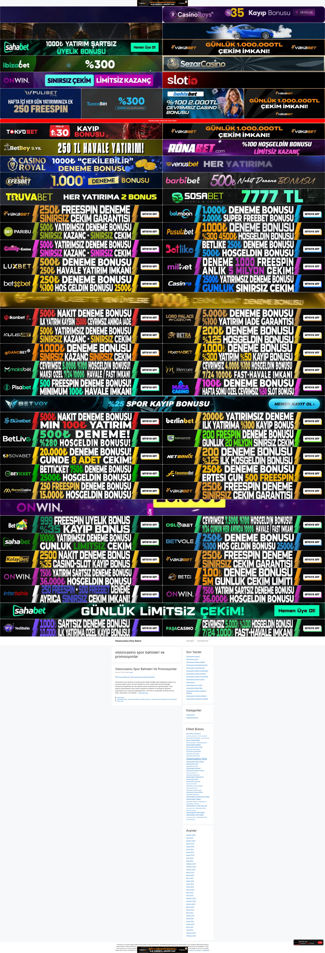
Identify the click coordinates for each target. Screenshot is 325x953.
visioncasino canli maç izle (193, 749)
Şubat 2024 (190, 881)
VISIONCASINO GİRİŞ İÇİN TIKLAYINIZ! (162, 121)
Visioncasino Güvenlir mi (195, 777)
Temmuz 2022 (191, 936)
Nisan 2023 (190, 910)
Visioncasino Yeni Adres (195, 812)
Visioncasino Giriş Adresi (128, 641)
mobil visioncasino (191, 742)
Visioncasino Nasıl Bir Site (191, 788)
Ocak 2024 (190, 884)
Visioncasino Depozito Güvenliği (197, 699)
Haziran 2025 (190, 841)
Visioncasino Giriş (202, 641)
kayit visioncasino (193, 740)
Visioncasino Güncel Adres (195, 770)
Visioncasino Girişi (192, 764)
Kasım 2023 (190, 890)
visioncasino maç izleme (191, 783)
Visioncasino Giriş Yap (192, 766)
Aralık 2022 (190, 921)
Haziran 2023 (190, 904)
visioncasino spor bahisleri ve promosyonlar (164, 699)
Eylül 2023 (189, 895)
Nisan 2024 (190, 875)
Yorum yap (120, 701)
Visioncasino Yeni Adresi (195, 815)
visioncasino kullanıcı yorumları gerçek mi (139, 699)
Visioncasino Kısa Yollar (194, 685)
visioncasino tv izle (190, 808)
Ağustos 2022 (191, 933)
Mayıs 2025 (190, 844)
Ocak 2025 (190, 849)
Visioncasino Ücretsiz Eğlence (196, 696)
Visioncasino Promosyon (192, 794)
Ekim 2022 (189, 927)
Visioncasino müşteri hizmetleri (194, 785)
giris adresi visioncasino (191, 735)
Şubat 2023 (190, 915)
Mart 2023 (189, 913)
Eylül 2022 (189, 930)
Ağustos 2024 (191, 864)
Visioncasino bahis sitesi (194, 747)
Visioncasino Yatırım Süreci (195, 679)
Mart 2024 (189, 878)
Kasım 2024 (190, 855)
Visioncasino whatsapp (191, 810)
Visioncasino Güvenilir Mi (192, 775)
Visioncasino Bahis (193, 745)
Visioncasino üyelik (202, 817)
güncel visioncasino (205, 738)
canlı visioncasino (122, 699)
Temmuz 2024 (191, 867)
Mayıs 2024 (190, 872)
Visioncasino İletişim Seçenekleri (197, 671)
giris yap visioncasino (202, 735)
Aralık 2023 (190, 887)
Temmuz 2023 (191, 901)
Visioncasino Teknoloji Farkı (195, 668)
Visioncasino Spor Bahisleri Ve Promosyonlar (146, 669)
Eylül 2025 (189, 838)
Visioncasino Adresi (193, 656)
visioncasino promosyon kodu (197, 797)
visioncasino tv (202, 801)
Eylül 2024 (189, 861)
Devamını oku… (144, 693)
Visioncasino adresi (202, 742)
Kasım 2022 (190, 924)
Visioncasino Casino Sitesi (193, 755)
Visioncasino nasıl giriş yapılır (193, 790)
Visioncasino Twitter (200, 808)
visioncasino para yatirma (194, 792)
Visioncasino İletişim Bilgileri (195, 662)
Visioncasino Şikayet (190, 819)
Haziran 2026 (190, 835)
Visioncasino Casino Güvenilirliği (197, 676)
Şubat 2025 (190, 846)
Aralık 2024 (190, 852)
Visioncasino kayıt (192, 779)
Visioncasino (190, 641)
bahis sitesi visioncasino (193, 733)
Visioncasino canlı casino (192, 753)
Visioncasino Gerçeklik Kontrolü (196, 665)
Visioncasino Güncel (193, 768)
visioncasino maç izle (193, 781)
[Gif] (162, 300)
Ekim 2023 (189, 892)
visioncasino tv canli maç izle (196, 806)
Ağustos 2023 (191, 898)
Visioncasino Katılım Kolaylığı (196, 674)
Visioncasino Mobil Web (194, 688)
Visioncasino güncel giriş (191, 772)
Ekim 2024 (189, 858)
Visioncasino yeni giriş (191, 817)
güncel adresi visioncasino (193, 738)
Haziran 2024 (190, 869)
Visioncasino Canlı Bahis (193, 751)
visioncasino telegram (192, 801)
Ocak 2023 (190, 918)
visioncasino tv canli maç (192, 803)
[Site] (81, 213)
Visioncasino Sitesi (193, 799)
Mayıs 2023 (190, 907)
